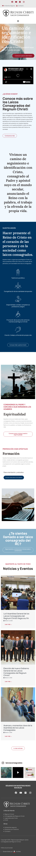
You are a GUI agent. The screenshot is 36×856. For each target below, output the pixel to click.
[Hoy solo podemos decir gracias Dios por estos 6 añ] (6, 772)
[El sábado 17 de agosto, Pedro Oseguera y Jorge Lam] (29, 772)
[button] (18, 21)
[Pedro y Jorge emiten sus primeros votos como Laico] (18, 772)
